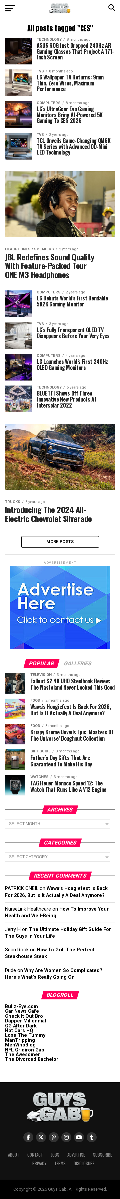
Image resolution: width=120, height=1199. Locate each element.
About (13, 1155)
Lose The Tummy (25, 1035)
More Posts (60, 541)
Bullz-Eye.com (21, 1006)
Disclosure (84, 1163)
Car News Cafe (22, 1011)
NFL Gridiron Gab (24, 1050)
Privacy (39, 1163)
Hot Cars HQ (19, 1030)
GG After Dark (21, 1026)
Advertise (76, 1155)
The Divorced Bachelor (31, 1059)
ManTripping (20, 1040)
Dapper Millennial (25, 1021)
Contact (35, 1155)
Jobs (55, 1155)
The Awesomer (22, 1054)
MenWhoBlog (20, 1045)
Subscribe (102, 1155)
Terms (60, 1163)
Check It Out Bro (24, 1016)
